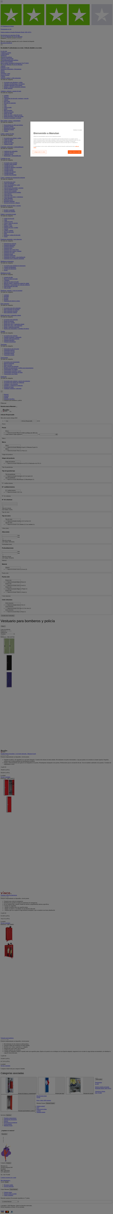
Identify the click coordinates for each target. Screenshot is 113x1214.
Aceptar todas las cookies (75, 152)
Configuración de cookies (39, 152)
